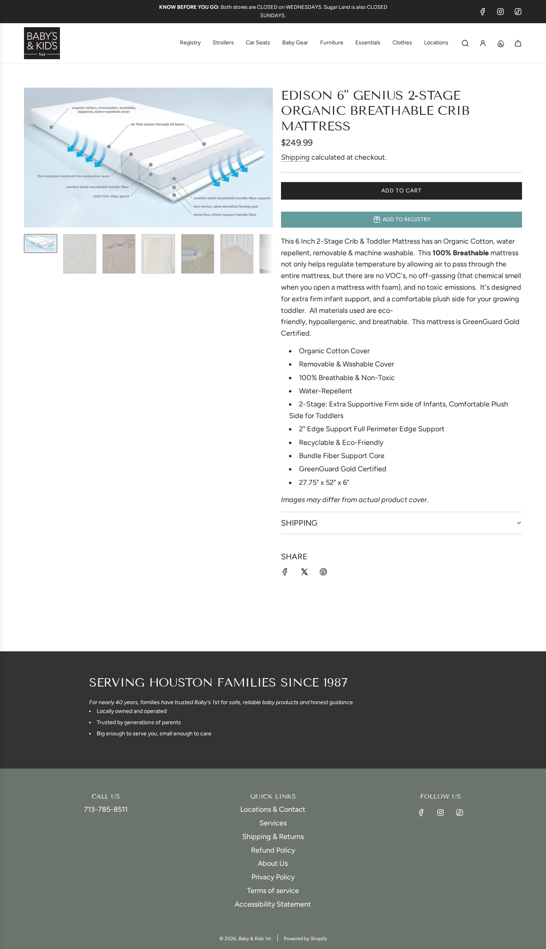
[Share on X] (304, 573)
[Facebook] (483, 12)
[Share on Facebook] (285, 573)
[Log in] (483, 43)
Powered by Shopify (305, 938)
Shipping (295, 157)
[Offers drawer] (500, 43)
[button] (30, 157)
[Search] (465, 43)
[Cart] (518, 43)
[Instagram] (500, 12)
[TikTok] (518, 12)
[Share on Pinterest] (323, 573)
